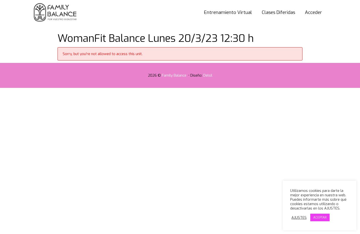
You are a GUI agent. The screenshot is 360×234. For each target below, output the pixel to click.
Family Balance (174, 75)
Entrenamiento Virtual (228, 12)
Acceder (313, 12)
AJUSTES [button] (299, 217)
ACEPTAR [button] (320, 217)
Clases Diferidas (278, 12)
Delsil (207, 75)
